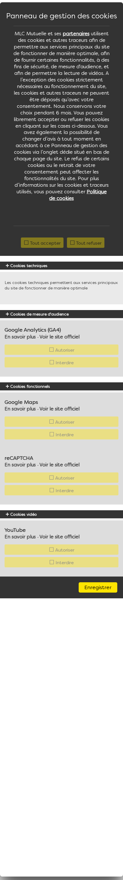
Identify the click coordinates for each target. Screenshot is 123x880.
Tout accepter (45, 243)
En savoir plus (20, 337)
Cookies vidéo (23, 514)
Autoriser (64, 350)
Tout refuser (88, 243)
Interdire (64, 362)
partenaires (76, 33)
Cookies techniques (28, 265)
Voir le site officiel (59, 337)
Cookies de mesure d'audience (39, 314)
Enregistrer (98, 587)
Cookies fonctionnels (29, 386)
